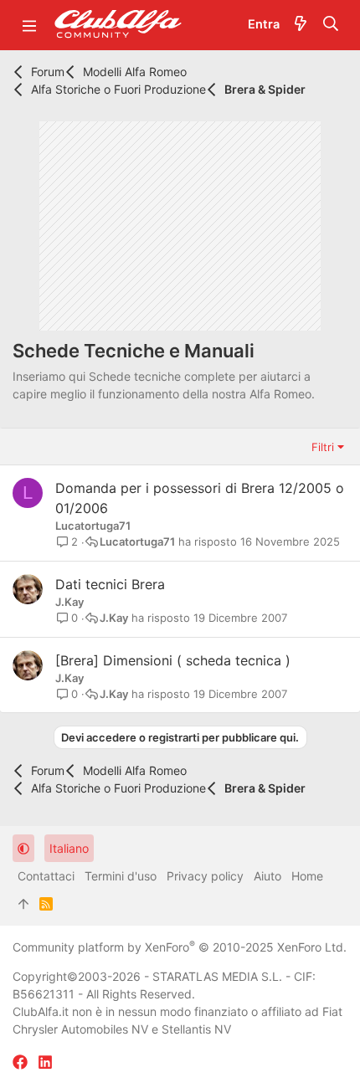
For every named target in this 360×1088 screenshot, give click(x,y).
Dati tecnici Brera (110, 584)
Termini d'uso (121, 876)
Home (307, 876)
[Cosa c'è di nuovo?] (300, 25)
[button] (29, 25)
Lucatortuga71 (93, 525)
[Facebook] (20, 1062)
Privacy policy (205, 876)
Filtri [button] (322, 447)
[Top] (23, 903)
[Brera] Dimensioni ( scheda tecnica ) (173, 660)
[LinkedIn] (45, 1062)
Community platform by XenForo (180, 947)
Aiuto (267, 876)
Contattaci (46, 876)
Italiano (69, 848)
